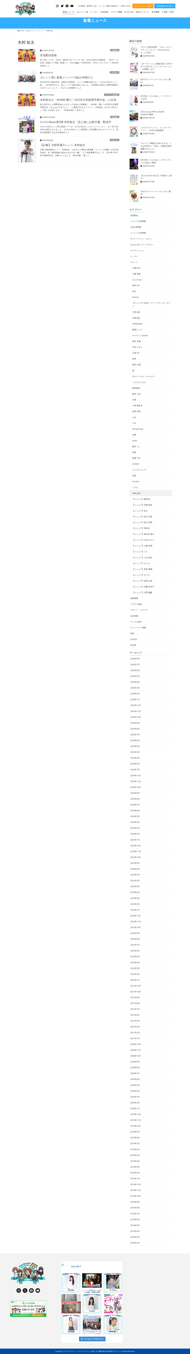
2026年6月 (135, 670)
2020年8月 (135, 1067)
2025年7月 (135, 734)
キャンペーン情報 (138, 627)
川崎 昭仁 (136, 318)
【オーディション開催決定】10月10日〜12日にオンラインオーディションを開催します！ (156, 66)
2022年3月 (135, 968)
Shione (135, 297)
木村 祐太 (114, 140)
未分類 (133, 645)
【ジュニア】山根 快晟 (142, 545)
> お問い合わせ (125, 6)
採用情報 (134, 598)
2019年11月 (135, 1120)
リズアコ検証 (136, 604)
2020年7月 (135, 1073)
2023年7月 (135, 874)
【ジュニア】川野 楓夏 (142, 592)
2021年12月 (135, 985)
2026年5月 (135, 676)
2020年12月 (135, 1044)
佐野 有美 (136, 411)
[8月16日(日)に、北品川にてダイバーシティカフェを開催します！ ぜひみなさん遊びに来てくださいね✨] (92, 1324)
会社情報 (134, 616)
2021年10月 (135, 991)
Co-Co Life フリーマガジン (142, 244)
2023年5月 (135, 886)
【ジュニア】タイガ (141, 563)
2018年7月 (135, 1213)
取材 (132, 633)
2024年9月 (135, 793)
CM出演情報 (135, 227)
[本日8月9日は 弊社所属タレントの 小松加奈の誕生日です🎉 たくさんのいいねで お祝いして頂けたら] (71, 1324)
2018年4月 (135, 1231)
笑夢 (134, 434)
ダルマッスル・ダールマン (144, 376)
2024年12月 (135, 775)
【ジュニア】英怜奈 (141, 528)
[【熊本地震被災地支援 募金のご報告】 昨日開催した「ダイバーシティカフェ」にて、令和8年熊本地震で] (71, 1303)
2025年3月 (135, 758)
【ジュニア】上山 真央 (142, 557)
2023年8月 (135, 869)
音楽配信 (115, 50)
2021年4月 (135, 1020)
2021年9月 (135, 997)
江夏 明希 (136, 273)
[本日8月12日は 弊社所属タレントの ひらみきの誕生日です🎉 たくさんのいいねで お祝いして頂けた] (92, 1303)
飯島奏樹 (136, 388)
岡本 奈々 (136, 285)
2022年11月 (135, 921)
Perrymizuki (137, 429)
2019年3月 (135, 1167)
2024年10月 (135, 787)
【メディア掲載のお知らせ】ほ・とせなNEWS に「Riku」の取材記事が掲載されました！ (156, 146)
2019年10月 (135, 1126)
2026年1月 (135, 699)
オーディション (137, 250)
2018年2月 (135, 1242)
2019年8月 (135, 1137)
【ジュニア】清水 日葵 (142, 516)
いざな (135, 487)
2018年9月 (135, 1202)
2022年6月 (135, 950)
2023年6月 (135, 880)
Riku (134, 291)
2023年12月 (135, 845)
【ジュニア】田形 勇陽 (142, 569)
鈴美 (134, 358)
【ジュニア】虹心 (140, 510)
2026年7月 (135, 664)
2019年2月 (135, 1172)
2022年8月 (135, 939)
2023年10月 (135, 857)
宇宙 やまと (137, 347)
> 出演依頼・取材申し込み (87, 6)
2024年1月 (135, 839)
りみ (134, 423)
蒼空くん (136, 446)
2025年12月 (135, 705)
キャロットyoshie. (140, 335)
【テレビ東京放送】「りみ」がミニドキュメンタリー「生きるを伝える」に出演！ (156, 50)
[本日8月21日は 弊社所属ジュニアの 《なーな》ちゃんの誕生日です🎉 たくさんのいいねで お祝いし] (113, 1283)
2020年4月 (135, 1091)
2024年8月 (135, 798)
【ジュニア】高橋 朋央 (142, 505)
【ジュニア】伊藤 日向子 (143, 586)
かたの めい (137, 279)
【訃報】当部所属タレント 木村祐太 (62, 145)
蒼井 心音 (136, 393)
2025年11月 (135, 711)
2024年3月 (135, 828)
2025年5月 (135, 746)
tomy (134, 440)
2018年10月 (135, 1196)
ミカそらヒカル (139, 382)
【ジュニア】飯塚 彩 (141, 499)
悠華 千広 (136, 458)
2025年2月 (135, 763)
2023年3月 (135, 898)
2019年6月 (135, 1149)
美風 (134, 452)
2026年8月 (135, 658)
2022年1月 (135, 980)
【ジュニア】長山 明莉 (142, 522)
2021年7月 (135, 1009)
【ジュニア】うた (140, 551)
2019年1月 (135, 1178)
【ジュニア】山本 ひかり (143, 539)
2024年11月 (135, 781)
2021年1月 (135, 1038)
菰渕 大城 (136, 364)
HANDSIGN (137, 323)
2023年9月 (135, 863)
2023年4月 (135, 892)
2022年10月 (135, 927)
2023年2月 (135, 904)
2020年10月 (135, 1055)
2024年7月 (135, 804)
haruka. (135, 481)
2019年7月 (135, 1143)
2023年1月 (135, 909)
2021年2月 (135, 1032)
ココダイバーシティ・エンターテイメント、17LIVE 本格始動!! (156, 129)
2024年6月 (135, 810)
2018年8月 (135, 1207)
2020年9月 (135, 1061)
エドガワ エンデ (139, 469)
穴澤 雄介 (136, 312)
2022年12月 (135, 915)
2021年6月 (135, 1015)
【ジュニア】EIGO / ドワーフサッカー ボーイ (151, 304)
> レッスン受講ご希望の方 (108, 6)
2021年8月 (135, 1003)
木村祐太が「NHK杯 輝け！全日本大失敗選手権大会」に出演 (78, 100)
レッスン (134, 256)
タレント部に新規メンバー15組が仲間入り (66, 77)
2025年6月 (135, 740)
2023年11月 (135, 851)
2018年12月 (135, 1184)
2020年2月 (135, 1102)
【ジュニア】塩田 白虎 (142, 580)
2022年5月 (135, 956)
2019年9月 (135, 1131)
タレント (134, 262)
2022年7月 (135, 944)
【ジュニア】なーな (141, 575)
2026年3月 (135, 687)
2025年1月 (135, 769)
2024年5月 (135, 816)
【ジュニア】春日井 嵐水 (143, 534)
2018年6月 (135, 1219)
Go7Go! (133, 639)
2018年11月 (135, 1190)
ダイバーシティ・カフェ (141, 238)
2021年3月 (135, 1026)
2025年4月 (135, 752)
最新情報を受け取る (165, 6)
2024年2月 (135, 833)
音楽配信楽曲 (48, 55)
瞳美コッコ (137, 329)
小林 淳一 (136, 353)
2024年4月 (135, 822)
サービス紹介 (136, 621)
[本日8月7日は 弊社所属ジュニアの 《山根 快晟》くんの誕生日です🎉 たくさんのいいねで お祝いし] (113, 1324)
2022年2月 (135, 974)
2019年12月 (135, 1114)
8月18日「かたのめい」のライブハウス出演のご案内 (155, 161)
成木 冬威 (136, 341)
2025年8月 (135, 728)
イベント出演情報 (138, 232)
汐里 (134, 399)
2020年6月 (135, 1079)
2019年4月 (135, 1161)
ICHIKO (135, 464)
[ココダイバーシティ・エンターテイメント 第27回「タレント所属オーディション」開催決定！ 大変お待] (92, 1283)
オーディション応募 (143, 6)
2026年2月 (135, 693)
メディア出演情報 (112, 95)
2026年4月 (135, 682)
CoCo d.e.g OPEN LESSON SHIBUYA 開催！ (152, 113)
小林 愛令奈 (137, 405)
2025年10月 (135, 717)
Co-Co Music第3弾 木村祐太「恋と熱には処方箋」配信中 (75, 122)
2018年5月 (135, 1225)
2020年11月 (135, 1050)
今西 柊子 (114, 72)
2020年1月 (135, 1108)
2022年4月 (135, 962)
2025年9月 (135, 723)
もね (134, 417)
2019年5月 (135, 1155)
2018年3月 (135, 1237)
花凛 (134, 475)
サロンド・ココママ (139, 610)
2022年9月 (135, 933)
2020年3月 (135, 1096)
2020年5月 (135, 1085)
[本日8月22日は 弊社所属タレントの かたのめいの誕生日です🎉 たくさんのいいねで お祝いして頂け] (71, 1283)
